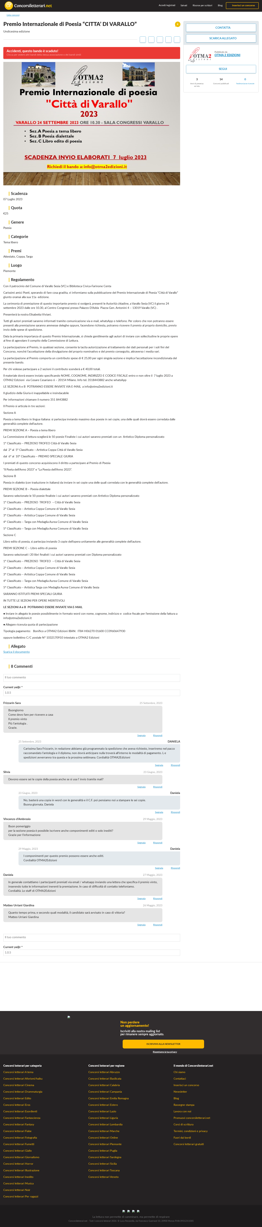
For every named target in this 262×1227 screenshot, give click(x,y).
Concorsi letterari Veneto (103, 1177)
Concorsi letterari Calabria (104, 1085)
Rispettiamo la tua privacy (165, 1052)
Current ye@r (13, 687)
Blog (220, 5)
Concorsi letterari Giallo (17, 1150)
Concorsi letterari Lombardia (105, 1124)
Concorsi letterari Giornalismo (21, 1157)
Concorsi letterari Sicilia (102, 1164)
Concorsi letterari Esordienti (20, 1111)
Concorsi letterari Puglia (102, 1150)
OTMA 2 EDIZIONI (227, 55)
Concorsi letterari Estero (103, 1105)
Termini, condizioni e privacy (191, 1131)
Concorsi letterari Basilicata (104, 1078)
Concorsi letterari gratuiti (189, 1144)
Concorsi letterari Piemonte (105, 1144)
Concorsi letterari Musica (18, 1183)
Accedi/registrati (166, 5)
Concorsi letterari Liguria (103, 1118)
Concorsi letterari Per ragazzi (20, 1196)
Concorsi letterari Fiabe (17, 1131)
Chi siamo (179, 1072)
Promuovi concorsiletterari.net (192, 1118)
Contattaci (180, 1078)
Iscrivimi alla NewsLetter (163, 1044)
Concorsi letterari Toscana (104, 1170)
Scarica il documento (16, 652)
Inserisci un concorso (243, 5)
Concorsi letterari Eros (16, 1105)
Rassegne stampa (184, 1105)
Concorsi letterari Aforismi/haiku (22, 1078)
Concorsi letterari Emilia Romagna (108, 1098)
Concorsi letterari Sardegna (104, 1157)
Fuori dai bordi (182, 1137)
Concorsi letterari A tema (18, 1072)
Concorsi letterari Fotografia (20, 1137)
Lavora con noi (182, 1111)
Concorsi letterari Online (103, 1137)
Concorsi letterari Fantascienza (21, 1118)
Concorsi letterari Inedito (18, 1177)
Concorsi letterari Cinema (18, 1085)
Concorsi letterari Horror (18, 1164)
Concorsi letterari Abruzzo (104, 1072)
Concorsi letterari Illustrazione (21, 1170)
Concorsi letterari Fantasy (18, 1124)
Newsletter (180, 1091)
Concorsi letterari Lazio (102, 1111)
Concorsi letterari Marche (103, 1131)
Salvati (183, 5)
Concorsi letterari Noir (16, 1190)
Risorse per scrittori (202, 5)
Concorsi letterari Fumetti (18, 1144)
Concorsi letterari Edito (17, 1098)
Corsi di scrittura (183, 1124)
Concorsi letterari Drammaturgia (22, 1091)
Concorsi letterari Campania (105, 1091)
